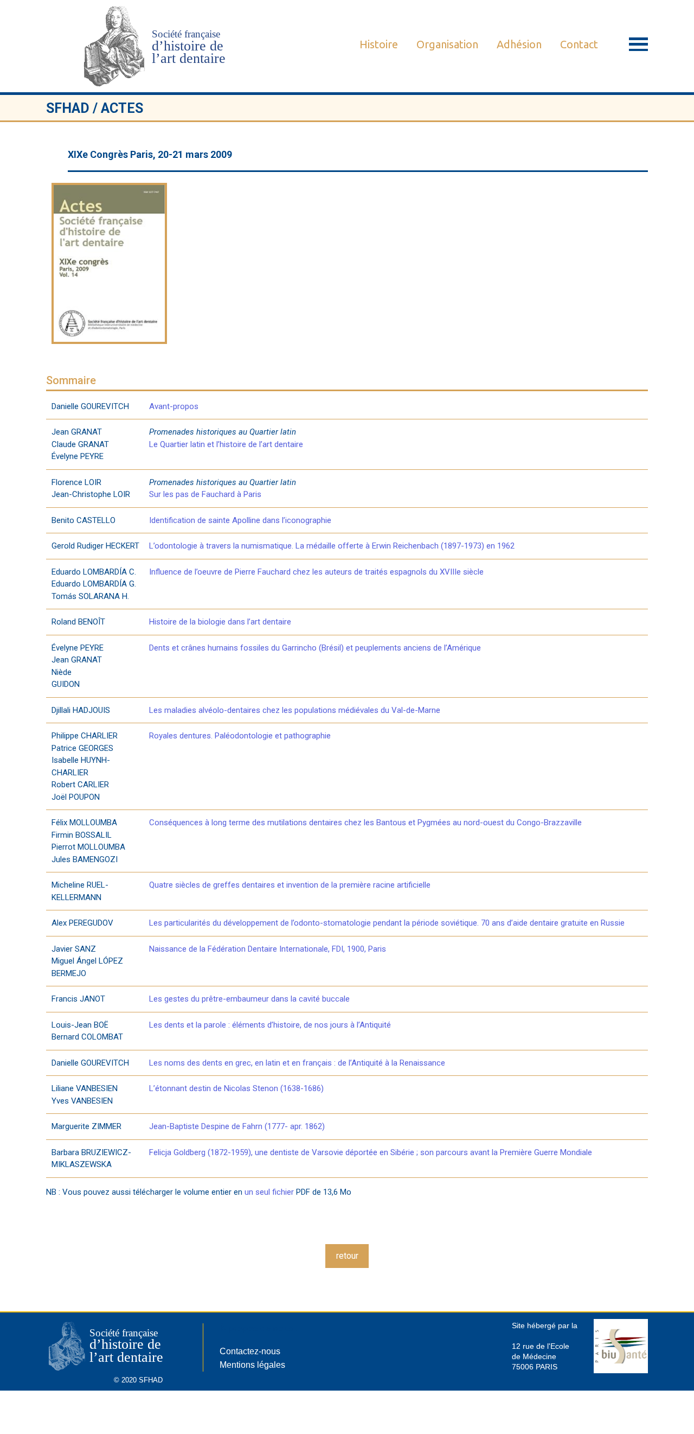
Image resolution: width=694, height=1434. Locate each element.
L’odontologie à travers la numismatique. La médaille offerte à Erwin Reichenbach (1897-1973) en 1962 (332, 546)
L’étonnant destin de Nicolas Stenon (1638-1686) (236, 1088)
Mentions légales (252, 1364)
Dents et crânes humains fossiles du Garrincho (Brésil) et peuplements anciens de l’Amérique (315, 648)
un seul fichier (269, 1192)
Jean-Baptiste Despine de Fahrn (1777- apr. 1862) (237, 1126)
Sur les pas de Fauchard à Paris (205, 494)
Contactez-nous (250, 1351)
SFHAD (67, 108)
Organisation (447, 44)
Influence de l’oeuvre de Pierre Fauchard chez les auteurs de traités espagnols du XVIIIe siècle (316, 572)
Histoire (378, 44)
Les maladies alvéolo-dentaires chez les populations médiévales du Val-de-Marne (294, 710)
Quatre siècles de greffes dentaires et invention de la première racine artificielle (289, 885)
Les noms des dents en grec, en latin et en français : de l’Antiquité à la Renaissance (297, 1063)
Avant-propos (173, 406)
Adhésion (519, 44)
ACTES (122, 108)
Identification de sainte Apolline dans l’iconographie (240, 520)
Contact (579, 44)
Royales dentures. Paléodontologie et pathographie (240, 736)
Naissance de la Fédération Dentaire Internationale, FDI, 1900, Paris (267, 949)
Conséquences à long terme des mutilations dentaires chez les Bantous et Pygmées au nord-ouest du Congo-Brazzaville (365, 822)
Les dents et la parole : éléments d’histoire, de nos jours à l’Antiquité (270, 1025)
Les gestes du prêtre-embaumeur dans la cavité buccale (249, 999)
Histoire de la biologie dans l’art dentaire (220, 622)
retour (347, 1256)
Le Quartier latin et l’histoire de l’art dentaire (226, 444)
